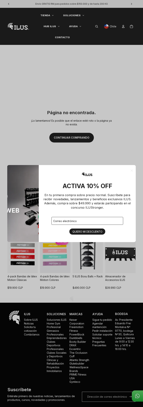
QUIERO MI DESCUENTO (87, 231)
